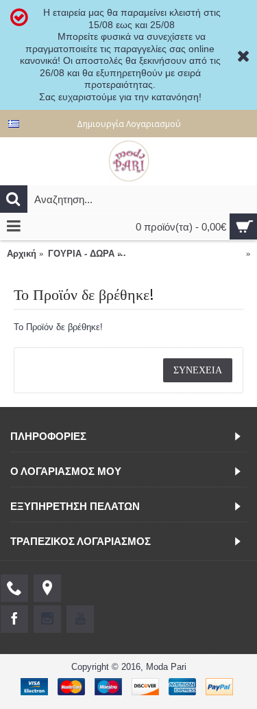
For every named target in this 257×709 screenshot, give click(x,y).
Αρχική (21, 253)
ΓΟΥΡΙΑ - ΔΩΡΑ (81, 253)
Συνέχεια (197, 369)
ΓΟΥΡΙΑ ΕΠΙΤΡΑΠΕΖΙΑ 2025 (184, 253)
